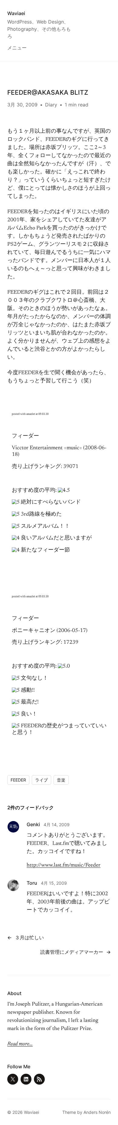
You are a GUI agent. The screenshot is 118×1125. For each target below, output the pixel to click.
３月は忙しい (29, 937)
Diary (51, 105)
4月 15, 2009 (54, 883)
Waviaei (16, 13)
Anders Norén (97, 1112)
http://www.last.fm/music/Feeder (63, 865)
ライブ (41, 779)
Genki (33, 824)
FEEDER (18, 779)
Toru (32, 883)
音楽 (61, 779)
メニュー (17, 48)
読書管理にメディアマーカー (71, 952)
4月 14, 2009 (57, 824)
